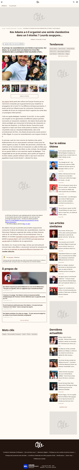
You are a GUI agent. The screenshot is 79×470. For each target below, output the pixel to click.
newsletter (77, 2)
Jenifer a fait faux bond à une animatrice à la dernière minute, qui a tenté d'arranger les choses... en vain (67, 177)
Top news (34, 334)
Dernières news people (11, 28)
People (4, 334)
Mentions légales (43, 452)
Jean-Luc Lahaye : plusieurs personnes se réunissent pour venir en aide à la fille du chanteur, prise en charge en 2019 (67, 269)
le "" (12, 239)
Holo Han (10, 257)
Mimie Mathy (53, 48)
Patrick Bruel (62, 48)
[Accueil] (38, 2)
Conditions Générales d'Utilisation (13, 452)
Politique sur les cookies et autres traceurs (61, 452)
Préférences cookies (39, 459)
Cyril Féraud (53, 54)
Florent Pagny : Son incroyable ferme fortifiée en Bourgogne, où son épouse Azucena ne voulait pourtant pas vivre (67, 398)
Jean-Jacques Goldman (64, 51)
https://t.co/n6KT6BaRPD (12, 220)
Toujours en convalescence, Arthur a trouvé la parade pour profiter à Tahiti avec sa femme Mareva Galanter (67, 291)
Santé (23, 334)
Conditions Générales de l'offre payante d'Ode (41, 455)
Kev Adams (19, 28)
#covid (36, 220)
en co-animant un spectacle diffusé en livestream (24, 249)
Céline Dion (61, 54)
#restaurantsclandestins (27, 220)
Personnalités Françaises (14, 334)
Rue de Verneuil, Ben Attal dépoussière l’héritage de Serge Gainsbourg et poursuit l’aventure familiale (67, 386)
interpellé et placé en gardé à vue (27, 237)
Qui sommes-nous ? (30, 452)
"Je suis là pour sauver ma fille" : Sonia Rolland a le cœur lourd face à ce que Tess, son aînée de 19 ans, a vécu (67, 211)
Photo (28, 334)
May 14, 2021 (26, 224)
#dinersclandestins (10, 222)
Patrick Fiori (53, 51)
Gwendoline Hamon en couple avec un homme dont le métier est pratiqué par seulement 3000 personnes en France (67, 257)
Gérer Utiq (69, 455)
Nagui (67, 54)
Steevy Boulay (70, 48)
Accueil (3, 28)
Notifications (60, 455)
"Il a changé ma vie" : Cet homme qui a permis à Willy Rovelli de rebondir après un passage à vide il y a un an (66, 165)
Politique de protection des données (16, 455)
